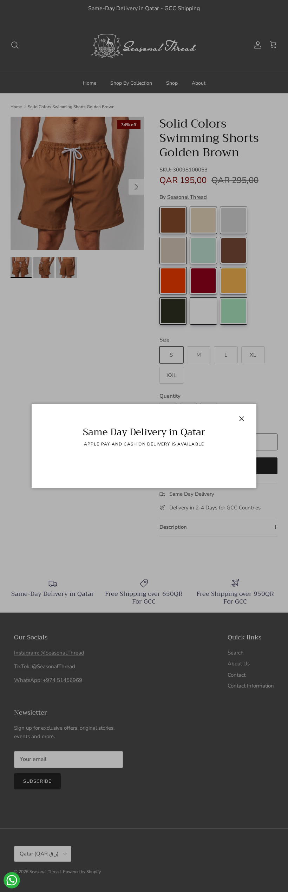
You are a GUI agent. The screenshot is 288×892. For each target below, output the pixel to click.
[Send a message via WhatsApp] (12, 880)
